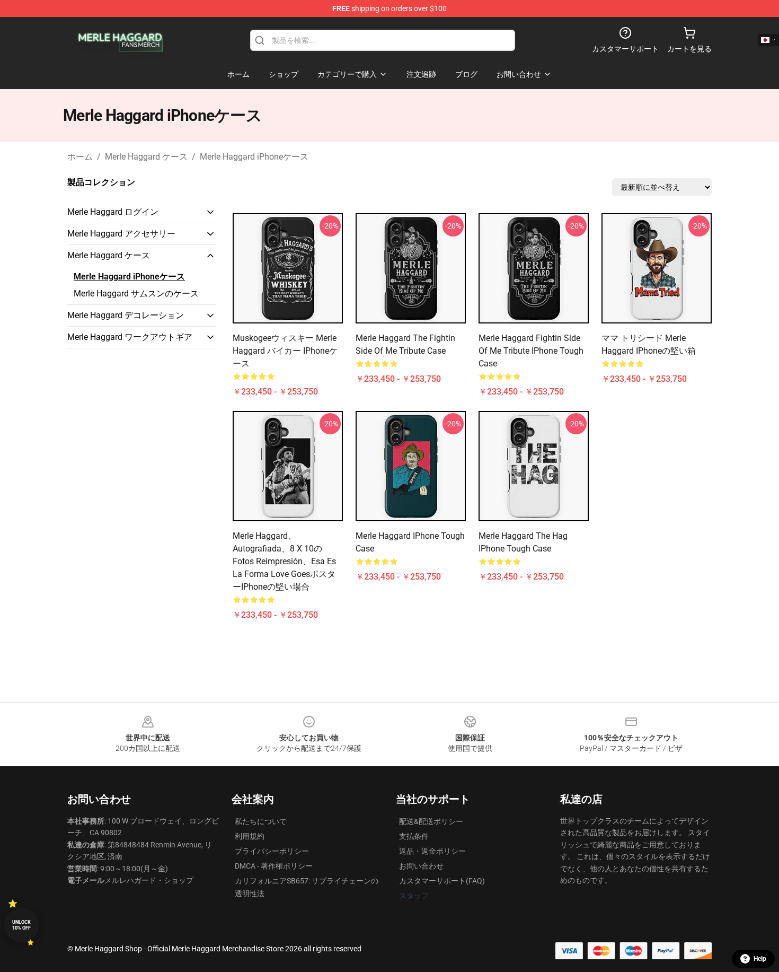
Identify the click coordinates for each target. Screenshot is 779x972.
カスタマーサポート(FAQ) (442, 881)
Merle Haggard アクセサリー (121, 234)
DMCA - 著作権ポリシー (274, 866)
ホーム (80, 157)
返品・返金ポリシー (432, 851)
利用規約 (249, 836)
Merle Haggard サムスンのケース (136, 293)
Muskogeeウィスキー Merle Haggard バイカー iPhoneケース (285, 351)
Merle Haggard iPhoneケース (254, 157)
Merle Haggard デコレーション (125, 315)
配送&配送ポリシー (431, 821)
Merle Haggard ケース (146, 157)
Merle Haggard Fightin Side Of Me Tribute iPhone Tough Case (531, 351)
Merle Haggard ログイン (112, 212)
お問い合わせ (421, 866)
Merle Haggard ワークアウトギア (129, 337)
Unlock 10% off (21, 925)
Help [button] (760, 958)
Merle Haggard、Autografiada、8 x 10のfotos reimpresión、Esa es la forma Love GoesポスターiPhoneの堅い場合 (284, 561)
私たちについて (261, 821)
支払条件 (414, 836)
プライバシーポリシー (272, 851)
